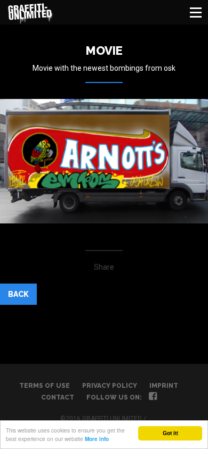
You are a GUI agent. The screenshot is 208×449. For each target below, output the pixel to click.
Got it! (170, 433)
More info (97, 439)
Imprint (163, 385)
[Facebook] (153, 397)
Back (18, 294)
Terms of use (44, 385)
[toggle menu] (196, 12)
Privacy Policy (109, 385)
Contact (57, 397)
